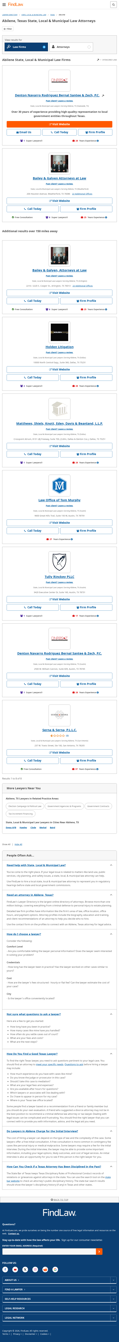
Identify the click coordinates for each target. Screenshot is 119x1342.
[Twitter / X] (25, 1269)
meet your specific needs (49, 1064)
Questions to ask (74, 1064)
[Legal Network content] (113, 1318)
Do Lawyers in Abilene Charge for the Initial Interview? (42, 1131)
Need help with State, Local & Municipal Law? (36, 865)
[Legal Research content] (113, 1308)
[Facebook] (5, 1269)
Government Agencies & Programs (64, 806)
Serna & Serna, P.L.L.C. (59, 730)
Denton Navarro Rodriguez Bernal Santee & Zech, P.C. (57, 95)
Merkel (42, 827)
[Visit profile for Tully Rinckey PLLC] (59, 562)
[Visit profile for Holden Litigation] (59, 332)
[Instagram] (35, 1269)
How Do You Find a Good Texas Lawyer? (32, 1054)
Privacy (17, 1334)
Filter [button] (9, 28)
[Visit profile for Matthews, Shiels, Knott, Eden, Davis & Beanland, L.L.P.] (59, 409)
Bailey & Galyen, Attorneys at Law (59, 270)
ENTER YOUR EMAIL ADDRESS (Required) (22, 1245)
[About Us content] (113, 1280)
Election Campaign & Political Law (25, 806)
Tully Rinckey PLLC (59, 576)
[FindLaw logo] (17, 4)
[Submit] (99, 1251)
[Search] (113, 4)
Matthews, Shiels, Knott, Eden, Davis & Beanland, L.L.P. (59, 423)
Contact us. (13, 1233)
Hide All (18, 844)
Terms (5, 1334)
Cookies (44, 1334)
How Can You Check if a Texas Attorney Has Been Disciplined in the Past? (54, 1166)
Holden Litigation (60, 346)
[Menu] (4, 4)
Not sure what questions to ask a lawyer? (34, 1014)
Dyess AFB (11, 827)
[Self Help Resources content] (113, 1299)
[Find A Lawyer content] (113, 1289)
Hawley (23, 827)
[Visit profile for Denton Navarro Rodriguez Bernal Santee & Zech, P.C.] (59, 80)
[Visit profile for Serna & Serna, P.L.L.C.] (59, 715)
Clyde (33, 827)
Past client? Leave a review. (59, 100)
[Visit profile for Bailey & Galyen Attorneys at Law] (59, 163)
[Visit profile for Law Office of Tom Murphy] (59, 485)
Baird (52, 827)
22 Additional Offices (82, 193)
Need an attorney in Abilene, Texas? (30, 895)
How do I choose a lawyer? (24, 934)
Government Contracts (98, 806)
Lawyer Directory (9, 15)
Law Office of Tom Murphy (59, 500)
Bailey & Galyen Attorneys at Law (59, 178)
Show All (6, 844)
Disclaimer (30, 1334)
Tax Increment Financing (21, 813)
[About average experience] (98, 140)
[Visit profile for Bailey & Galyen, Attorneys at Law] (59, 255)
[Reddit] (45, 1269)
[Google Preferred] (55, 1269)
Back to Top (61, 1199)
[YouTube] (15, 1269)
